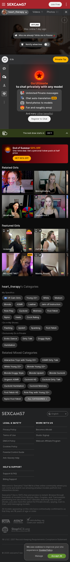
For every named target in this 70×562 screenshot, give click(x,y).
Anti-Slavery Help (11, 458)
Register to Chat (39, 119)
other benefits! (45, 113)
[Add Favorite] (5, 59)
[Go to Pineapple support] (5, 530)
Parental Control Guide (13, 452)
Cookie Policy (45, 550)
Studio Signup (42, 435)
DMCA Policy (9, 441)
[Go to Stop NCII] (21, 530)
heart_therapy (11, 286)
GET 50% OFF (22, 158)
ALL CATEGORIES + (37, 399)
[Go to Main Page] (21, 4)
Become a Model (44, 430)
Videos (38, 12)
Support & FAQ (10, 473)
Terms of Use (9, 435)
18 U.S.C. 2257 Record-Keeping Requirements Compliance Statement (34, 539)
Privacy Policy (9, 430)
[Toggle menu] (3, 4)
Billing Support (10, 479)
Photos (53, 12)
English (55, 414)
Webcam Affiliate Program (48, 441)
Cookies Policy (10, 446)
